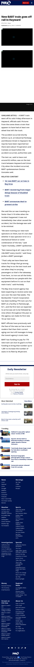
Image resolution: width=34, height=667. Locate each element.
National (3, 484)
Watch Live (26, 3)
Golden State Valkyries (19, 523)
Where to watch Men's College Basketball (5, 625)
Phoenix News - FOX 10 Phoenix (20, 592)
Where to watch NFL (5, 606)
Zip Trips (18, 482)
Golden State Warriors (19, 516)
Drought (3, 488)
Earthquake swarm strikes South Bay (11, 404)
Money (4, 583)
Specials (19, 542)
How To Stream (20, 603)
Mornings (19, 480)
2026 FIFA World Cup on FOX (20, 510)
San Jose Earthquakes (19, 535)
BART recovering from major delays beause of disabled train (18, 193)
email (8, 647)
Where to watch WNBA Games (5, 634)
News (9, 23)
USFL (17, 538)
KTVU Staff (19, 605)
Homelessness (5, 547)
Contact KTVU (20, 609)
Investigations (7, 542)
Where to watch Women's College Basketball (6, 630)
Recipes (18, 488)
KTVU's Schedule (20, 615)
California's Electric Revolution (21, 545)
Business (3, 492)
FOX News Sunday (6, 501)
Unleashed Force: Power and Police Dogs (6, 554)
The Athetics (19, 530)
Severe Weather (5, 521)
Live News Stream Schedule (21, 618)
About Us (19, 601)
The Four (18, 548)
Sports (18, 507)
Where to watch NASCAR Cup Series (6, 617)
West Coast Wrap (6, 499)
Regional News (19, 584)
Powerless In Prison (7, 551)
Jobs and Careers (20, 607)
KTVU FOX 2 (4, 23)
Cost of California (6, 549)
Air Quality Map (5, 515)
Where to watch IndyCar (5, 620)
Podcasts (4, 496)
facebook (15, 647)
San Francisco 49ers (21, 513)
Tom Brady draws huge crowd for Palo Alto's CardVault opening (21, 450)
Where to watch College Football (6, 609)
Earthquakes (4, 519)
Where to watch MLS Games (5, 638)
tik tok (22, 647)
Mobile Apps (19, 621)
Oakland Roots (20, 526)
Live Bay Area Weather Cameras (6, 512)
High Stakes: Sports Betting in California (21, 551)
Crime (3, 486)
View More (28, 401)
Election (3, 503)
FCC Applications (20, 630)
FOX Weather (5, 525)
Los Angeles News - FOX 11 (21, 588)
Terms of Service (18, 394)
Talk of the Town (20, 560)
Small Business (5, 590)
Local (2, 482)
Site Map (18, 626)
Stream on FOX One (5, 602)
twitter (25, 647)
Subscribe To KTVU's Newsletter (21, 623)
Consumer (4, 494)
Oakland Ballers (20, 528)
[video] (28, 405)
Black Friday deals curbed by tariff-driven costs (11, 419)
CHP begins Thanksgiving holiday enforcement (10, 412)
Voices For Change (21, 572)
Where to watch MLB (5, 613)
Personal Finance (6, 586)
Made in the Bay (20, 554)
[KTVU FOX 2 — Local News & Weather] (6, 3)
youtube (12, 647)
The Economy (5, 588)
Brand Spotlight (20, 579)
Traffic (17, 484)
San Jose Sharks (20, 532)
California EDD (5, 545)
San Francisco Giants (19, 519)
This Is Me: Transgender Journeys (19, 564)
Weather (4, 507)
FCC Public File (20, 628)
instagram (18, 647)
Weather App (5, 523)
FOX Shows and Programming (20, 612)
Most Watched (7, 401)
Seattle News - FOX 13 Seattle (21, 595)
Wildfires (3, 490)
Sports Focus (19, 558)
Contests (18, 486)
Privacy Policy (19, 392)
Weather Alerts (5, 510)
